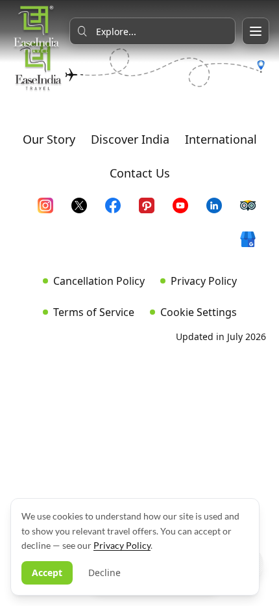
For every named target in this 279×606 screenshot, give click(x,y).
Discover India (130, 139)
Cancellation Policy (99, 281)
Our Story (49, 139)
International (221, 139)
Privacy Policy (204, 281)
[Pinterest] (152, 211)
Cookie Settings (198, 312)
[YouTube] (186, 211)
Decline (104, 572)
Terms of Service (93, 312)
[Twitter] (84, 211)
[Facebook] (118, 211)
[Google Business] (253, 244)
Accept (47, 572)
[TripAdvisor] (253, 211)
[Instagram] (51, 211)
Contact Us (140, 173)
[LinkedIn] (219, 211)
